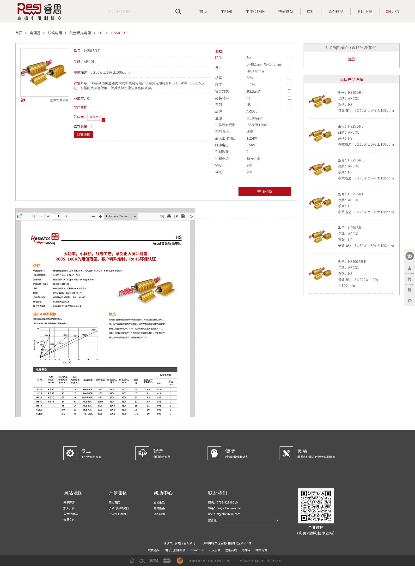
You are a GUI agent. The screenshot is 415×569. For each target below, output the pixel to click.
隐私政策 (159, 514)
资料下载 (364, 11)
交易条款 (159, 502)
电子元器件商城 (175, 550)
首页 (203, 11)
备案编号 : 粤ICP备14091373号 (209, 561)
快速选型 (285, 11)
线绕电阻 (55, 33)
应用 (311, 11)
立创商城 (231, 550)
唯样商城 (261, 550)
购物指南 (159, 508)
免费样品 (335, 11)
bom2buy (197, 550)
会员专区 (69, 519)
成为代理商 (70, 514)
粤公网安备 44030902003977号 (260, 561)
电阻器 (226, 11)
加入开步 (69, 508)
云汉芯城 (215, 550)
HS (101, 33)
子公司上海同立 (119, 514)
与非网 (246, 550)
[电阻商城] (39, 11)
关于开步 (69, 502)
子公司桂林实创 (119, 508)
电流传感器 (255, 11)
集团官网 (114, 502)
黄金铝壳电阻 (80, 33)
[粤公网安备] (236, 562)
